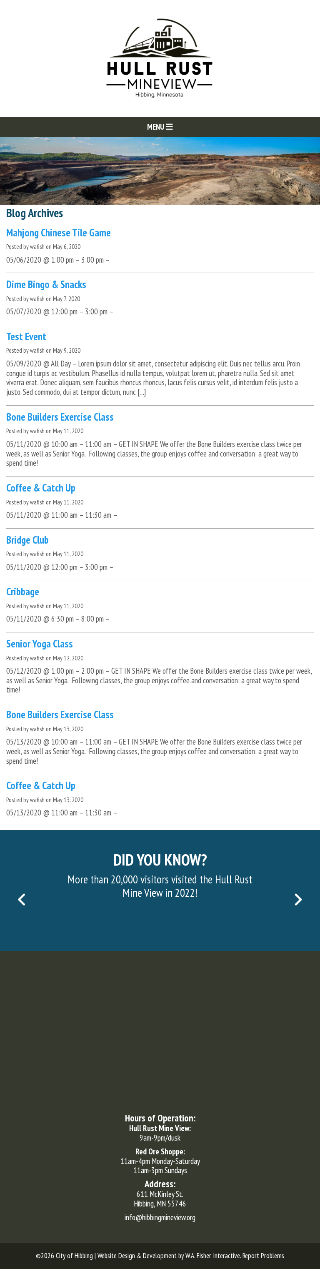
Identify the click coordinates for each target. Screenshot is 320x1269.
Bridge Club (27, 540)
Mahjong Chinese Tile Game (58, 232)
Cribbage (22, 591)
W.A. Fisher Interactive (212, 1255)
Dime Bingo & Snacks (46, 284)
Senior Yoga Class (39, 643)
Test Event (26, 336)
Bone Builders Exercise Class (60, 417)
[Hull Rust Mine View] (160, 58)
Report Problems (263, 1255)
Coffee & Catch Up (40, 487)
